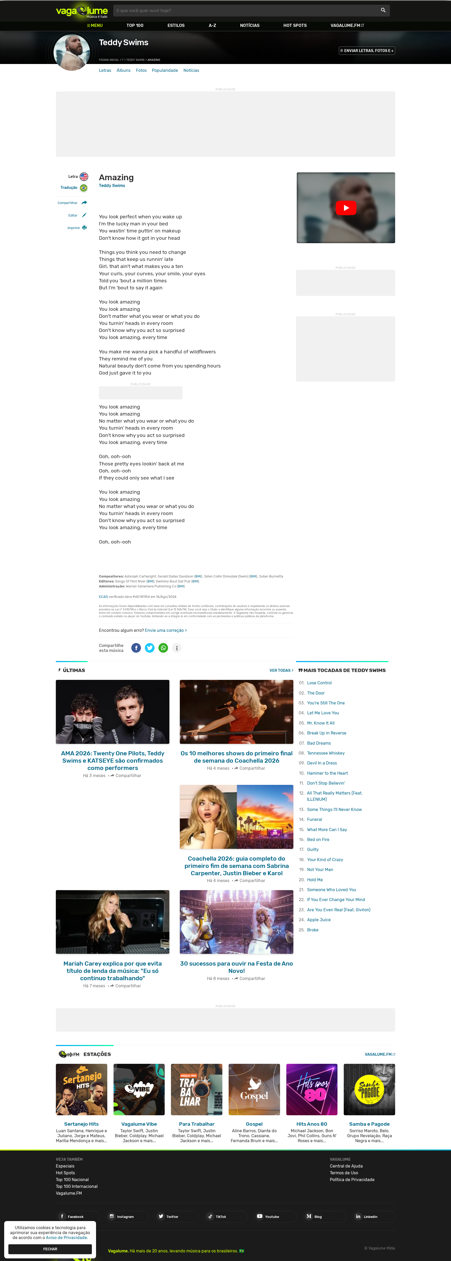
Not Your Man (320, 869)
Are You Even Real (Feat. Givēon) (338, 909)
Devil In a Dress (322, 763)
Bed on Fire (318, 839)
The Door (316, 693)
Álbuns (123, 70)
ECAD (103, 597)
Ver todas (280, 670)
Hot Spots (295, 25)
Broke (312, 929)
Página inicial (109, 60)
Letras (105, 70)
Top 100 (135, 25)
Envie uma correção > (166, 630)
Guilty (313, 849)
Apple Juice (319, 919)
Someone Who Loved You (331, 889)
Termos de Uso (344, 1172)
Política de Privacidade (352, 1179)
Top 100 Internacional (77, 1186)
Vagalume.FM (345, 25)
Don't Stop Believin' (326, 783)
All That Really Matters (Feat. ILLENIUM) (335, 796)
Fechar (50, 1249)
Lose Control (319, 682)
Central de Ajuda (346, 1166)
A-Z (212, 25)
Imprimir (74, 228)
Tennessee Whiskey (326, 753)
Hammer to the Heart (327, 773)
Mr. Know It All (321, 723)
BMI (198, 576)
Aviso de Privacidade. (67, 1237)
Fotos (141, 70)
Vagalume (82, 10)
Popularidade (165, 70)
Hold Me (315, 879)
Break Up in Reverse (326, 733)
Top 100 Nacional (72, 1179)
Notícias (249, 25)
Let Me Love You (323, 712)
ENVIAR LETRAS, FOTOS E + (369, 51)
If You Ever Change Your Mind (336, 899)
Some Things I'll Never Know (334, 809)
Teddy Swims (123, 42)
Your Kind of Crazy (325, 859)
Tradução (69, 187)
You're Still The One (326, 702)
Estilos (176, 25)
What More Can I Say (327, 829)
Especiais (65, 1166)
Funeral (314, 819)
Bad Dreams (319, 743)
